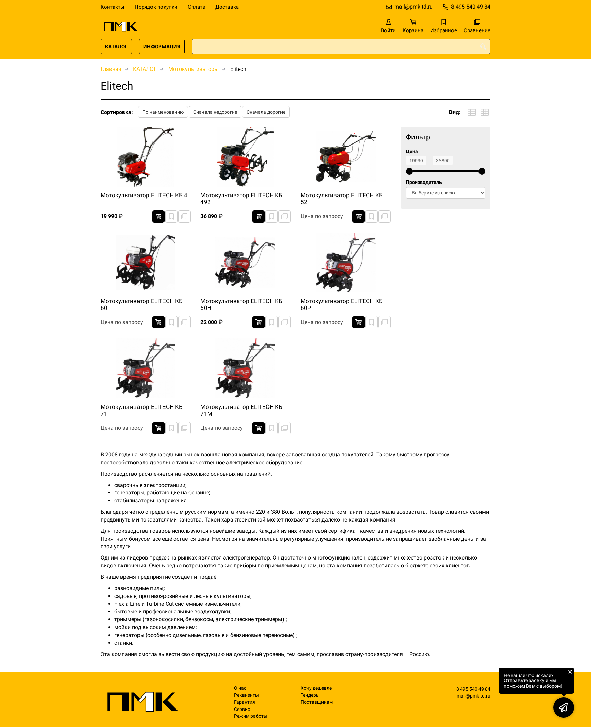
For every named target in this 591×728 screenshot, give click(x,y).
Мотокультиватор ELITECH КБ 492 (241, 198)
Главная (111, 69)
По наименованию (163, 112)
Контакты (112, 7)
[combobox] (341, 46)
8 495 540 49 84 (470, 6)
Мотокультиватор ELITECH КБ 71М (241, 410)
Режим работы (250, 716)
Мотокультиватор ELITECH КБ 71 (142, 410)
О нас (240, 688)
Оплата (196, 7)
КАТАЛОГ (116, 46)
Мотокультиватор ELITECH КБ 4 (144, 195)
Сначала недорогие (215, 112)
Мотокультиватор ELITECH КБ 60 (142, 304)
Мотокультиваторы (193, 69)
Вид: (455, 112)
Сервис (242, 709)
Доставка (227, 7)
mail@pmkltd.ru (413, 6)
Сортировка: (117, 112)
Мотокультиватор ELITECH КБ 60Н (241, 304)
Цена (412, 151)
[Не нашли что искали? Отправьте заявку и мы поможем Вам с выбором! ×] (563, 707)
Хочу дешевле (316, 688)
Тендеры (310, 695)
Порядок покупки (156, 7)
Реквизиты (246, 695)
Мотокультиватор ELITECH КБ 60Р (342, 304)
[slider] (409, 171)
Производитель (424, 182)
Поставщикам (317, 702)
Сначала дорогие (266, 112)
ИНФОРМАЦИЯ (161, 46)
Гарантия (244, 702)
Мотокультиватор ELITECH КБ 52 (342, 198)
